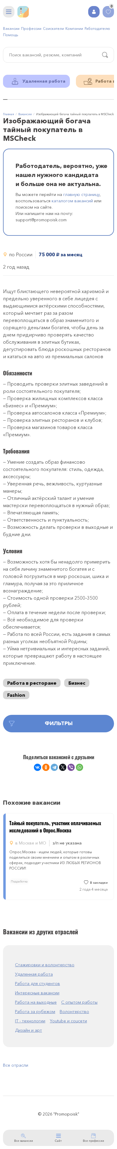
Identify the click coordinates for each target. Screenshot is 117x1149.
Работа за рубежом (35, 1011)
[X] (62, 767)
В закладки (99, 883)
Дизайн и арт (28, 1030)
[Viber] (71, 767)
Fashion (16, 695)
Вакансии (11, 28)
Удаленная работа (34, 974)
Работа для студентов (37, 983)
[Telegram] (54, 767)
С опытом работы (79, 1002)
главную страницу (81, 194)
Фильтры (59, 723)
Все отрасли (15, 1065)
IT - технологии (30, 1021)
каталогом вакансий (72, 201)
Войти (94, 11)
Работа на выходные (36, 1002)
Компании (74, 28)
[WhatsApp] (79, 767)
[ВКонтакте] (37, 767)
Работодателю (97, 28)
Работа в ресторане (31, 683)
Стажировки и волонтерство (44, 964)
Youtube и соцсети (68, 1021)
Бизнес (76, 683)
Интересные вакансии (37, 993)
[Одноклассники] (46, 767)
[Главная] (23, 11)
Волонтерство (74, 1011)
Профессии (31, 28)
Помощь (10, 35)
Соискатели (53, 28)
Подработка (19, 881)
